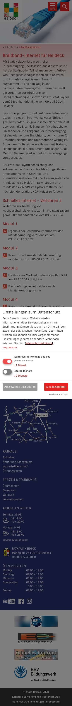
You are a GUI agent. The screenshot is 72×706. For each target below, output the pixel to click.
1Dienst (20, 365)
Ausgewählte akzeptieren (20, 386)
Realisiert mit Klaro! (58, 394)
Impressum (10, 347)
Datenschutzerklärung (39, 343)
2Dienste (21, 375)
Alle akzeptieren (56, 386)
